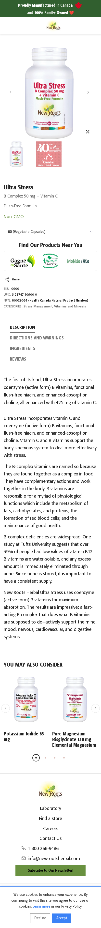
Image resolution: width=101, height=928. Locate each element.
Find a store (50, 819)
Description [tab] (22, 327)
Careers (50, 829)
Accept (61, 918)
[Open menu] (7, 26)
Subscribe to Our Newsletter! (50, 870)
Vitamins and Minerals (70, 306)
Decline (40, 918)
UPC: (7, 294)
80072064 (50, 300)
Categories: (13, 306)
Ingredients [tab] (22, 349)
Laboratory (50, 808)
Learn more (41, 906)
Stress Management (38, 306)
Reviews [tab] (18, 359)
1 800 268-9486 (43, 849)
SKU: (7, 288)
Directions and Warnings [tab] (37, 338)
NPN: (7, 300)
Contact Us (50, 839)
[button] (88, 92)
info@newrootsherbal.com (54, 859)
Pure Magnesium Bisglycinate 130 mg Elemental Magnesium (74, 740)
